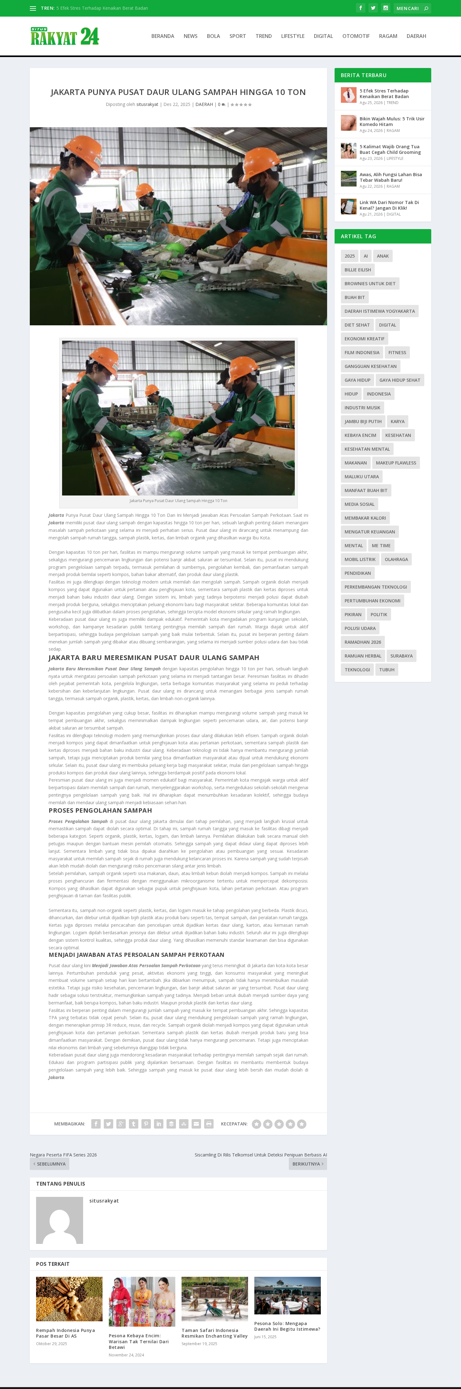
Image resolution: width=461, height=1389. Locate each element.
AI (366, 256)
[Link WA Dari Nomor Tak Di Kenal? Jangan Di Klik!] (349, 206)
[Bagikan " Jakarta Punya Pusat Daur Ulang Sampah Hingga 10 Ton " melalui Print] (209, 1124)
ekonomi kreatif (364, 339)
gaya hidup (357, 380)
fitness (397, 352)
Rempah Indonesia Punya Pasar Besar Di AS (65, 1333)
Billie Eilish (358, 270)
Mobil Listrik (360, 559)
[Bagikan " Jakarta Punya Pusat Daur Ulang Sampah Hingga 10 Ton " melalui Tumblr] (133, 1124)
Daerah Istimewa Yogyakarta (380, 311)
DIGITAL (323, 36)
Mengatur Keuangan (370, 532)
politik (379, 614)
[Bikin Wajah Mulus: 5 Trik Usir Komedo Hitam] (349, 123)
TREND (264, 36)
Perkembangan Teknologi (376, 587)
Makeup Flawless (396, 463)
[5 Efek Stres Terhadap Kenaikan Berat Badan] (349, 95)
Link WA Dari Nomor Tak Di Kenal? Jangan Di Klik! (389, 205)
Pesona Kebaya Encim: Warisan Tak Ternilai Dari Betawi (139, 1341)
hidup (351, 394)
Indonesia (379, 394)
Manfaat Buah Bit (366, 490)
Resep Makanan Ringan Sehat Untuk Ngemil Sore (106, 8)
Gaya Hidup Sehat (400, 380)
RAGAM (388, 36)
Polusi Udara (360, 628)
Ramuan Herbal (363, 656)
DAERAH (417, 36)
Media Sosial (359, 504)
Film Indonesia (362, 352)
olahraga (396, 559)
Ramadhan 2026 (363, 642)
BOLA (213, 36)
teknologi (357, 670)
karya (398, 421)
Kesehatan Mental (367, 449)
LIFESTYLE (293, 36)
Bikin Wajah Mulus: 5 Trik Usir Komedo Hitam (392, 121)
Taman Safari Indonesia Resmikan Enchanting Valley (215, 1333)
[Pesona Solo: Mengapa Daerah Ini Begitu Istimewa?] (287, 1295)
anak (383, 256)
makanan (356, 463)
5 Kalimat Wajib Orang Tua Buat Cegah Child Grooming (390, 149)
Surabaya (401, 656)
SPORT (238, 36)
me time (381, 545)
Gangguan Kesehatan (371, 366)
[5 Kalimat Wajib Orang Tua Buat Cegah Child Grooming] (349, 151)
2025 (350, 256)
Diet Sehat (357, 325)
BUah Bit (355, 297)
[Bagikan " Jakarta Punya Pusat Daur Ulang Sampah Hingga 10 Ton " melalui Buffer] (171, 1124)
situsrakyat (147, 104)
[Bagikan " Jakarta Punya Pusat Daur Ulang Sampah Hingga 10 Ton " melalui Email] (196, 1124)
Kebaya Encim (360, 435)
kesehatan (398, 435)
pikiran (353, 614)
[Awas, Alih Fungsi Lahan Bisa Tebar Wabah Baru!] (349, 178)
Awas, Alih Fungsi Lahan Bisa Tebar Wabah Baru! (391, 177)
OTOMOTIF (356, 36)
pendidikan (358, 573)
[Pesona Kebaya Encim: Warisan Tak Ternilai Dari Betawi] (142, 1302)
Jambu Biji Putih (363, 421)
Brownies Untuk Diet (370, 283)
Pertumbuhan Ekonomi (372, 601)
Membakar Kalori (365, 518)
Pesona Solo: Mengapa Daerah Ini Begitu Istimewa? (287, 1326)
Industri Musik (362, 408)
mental (354, 545)
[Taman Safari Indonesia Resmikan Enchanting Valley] (215, 1299)
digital (387, 325)
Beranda (162, 36)
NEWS (191, 36)
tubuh (387, 670)
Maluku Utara (362, 477)
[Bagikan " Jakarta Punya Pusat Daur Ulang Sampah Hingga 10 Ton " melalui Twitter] (108, 1124)
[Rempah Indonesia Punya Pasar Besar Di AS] (69, 1299)
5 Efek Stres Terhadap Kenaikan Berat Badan (384, 93)
